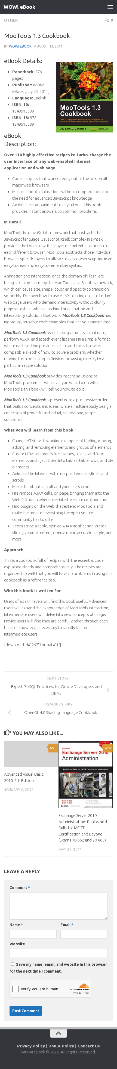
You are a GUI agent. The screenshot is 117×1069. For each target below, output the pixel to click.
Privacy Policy (31, 1046)
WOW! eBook (19, 7)
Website (17, 944)
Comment (20, 887)
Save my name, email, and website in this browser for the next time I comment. (58, 967)
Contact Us (89, 1046)
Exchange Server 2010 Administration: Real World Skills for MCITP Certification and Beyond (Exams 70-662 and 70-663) (83, 827)
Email (66, 925)
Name (16, 925)
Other (11, 20)
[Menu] (110, 7)
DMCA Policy (61, 1046)
